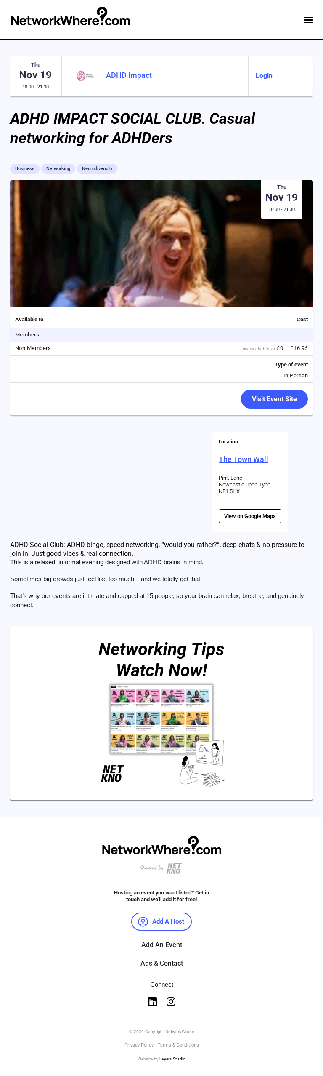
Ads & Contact (161, 963)
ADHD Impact (129, 75)
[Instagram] (171, 1001)
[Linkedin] (152, 1001)
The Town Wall (243, 459)
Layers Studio (172, 1059)
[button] (308, 19)
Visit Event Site (274, 399)
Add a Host (168, 921)
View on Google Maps (250, 516)
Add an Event (161, 945)
